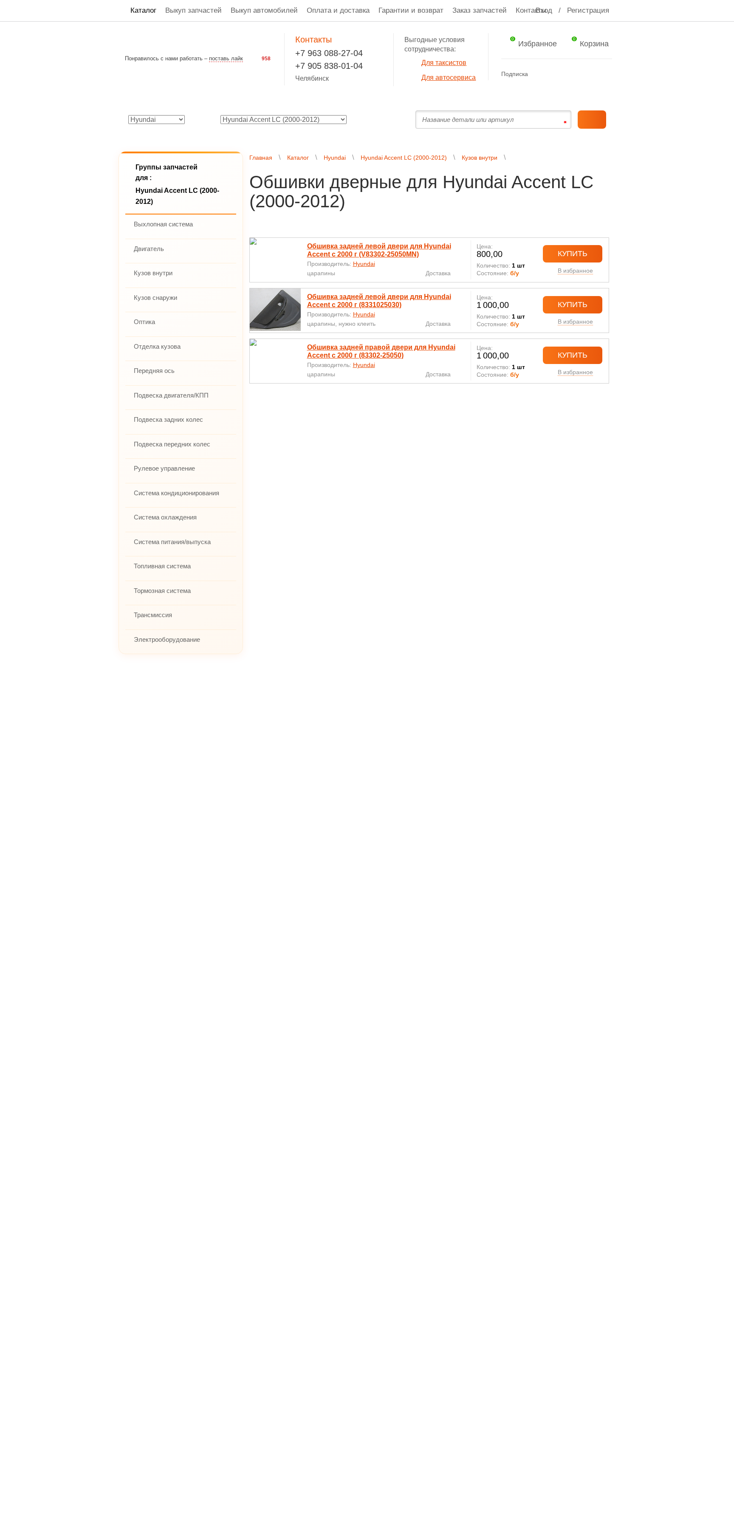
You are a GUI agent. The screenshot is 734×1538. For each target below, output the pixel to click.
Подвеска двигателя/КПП (171, 395)
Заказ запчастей (479, 10)
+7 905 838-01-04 (329, 66)
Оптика (144, 321)
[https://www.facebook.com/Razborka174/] (539, 74)
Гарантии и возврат (410, 10)
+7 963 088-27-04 (329, 53)
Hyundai (335, 157)
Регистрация (588, 10)
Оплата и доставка (338, 10)
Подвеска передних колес (172, 444)
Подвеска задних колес (168, 419)
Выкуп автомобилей (264, 10)
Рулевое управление (164, 468)
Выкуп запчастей (193, 10)
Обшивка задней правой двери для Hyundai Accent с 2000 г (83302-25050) (381, 351)
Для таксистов (443, 62)
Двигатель (149, 248)
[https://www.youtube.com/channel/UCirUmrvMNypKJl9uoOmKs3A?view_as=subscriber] (572, 74)
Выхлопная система (163, 224)
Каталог (143, 10)
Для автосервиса (448, 77)
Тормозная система (162, 590)
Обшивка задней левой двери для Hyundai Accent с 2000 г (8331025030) (379, 300)
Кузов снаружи (155, 297)
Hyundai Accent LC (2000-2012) (404, 157)
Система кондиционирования (176, 493)
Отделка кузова (157, 346)
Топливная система (162, 566)
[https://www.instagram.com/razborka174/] (589, 74)
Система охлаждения (165, 517)
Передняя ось (154, 370)
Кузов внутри (153, 273)
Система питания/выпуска (172, 541)
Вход (544, 10)
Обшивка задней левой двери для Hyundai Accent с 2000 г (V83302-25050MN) (379, 250)
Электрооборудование (167, 639)
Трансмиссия (153, 614)
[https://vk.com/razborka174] (556, 74)
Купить (572, 253)
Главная (260, 157)
